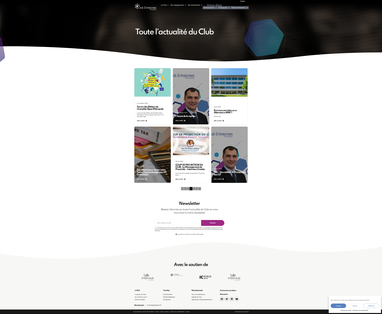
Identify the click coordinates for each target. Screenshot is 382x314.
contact (157, 312)
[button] (176, 278)
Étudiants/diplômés (169, 297)
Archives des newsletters (228, 290)
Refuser (355, 306)
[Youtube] (237, 299)
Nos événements (194, 5)
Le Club (163, 5)
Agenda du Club (196, 297)
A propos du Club (140, 294)
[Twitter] (227, 299)
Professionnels (209, 8)
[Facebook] (222, 299)
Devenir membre (140, 300)
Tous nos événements (198, 294)
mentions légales (164, 312)
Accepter (338, 306)
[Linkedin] (232, 299)
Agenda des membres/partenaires (201, 300)
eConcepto (246, 312)
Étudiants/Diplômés (238, 8)
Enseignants (222, 8)
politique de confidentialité (177, 312)
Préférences (371, 306)
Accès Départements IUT (154, 305)
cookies (188, 312)
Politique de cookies (346, 310)
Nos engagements (177, 5)
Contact (242, 1)
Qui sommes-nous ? (141, 297)
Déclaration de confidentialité (360, 310)
